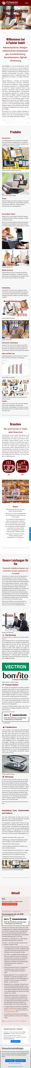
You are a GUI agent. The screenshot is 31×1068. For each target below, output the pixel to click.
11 (24, 501)
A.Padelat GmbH (16, 906)
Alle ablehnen (10, 1060)
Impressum (20, 1066)
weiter (29, 17)
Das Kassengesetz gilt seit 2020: (13, 909)
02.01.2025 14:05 (6, 906)
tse (6, 1015)
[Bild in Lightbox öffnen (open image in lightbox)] (15, 158)
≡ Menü (26, 3)
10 (23, 501)
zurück (1, 17)
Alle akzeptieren (15, 1036)
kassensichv (10, 1015)
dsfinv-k (16, 1015)
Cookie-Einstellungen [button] (15, 1063)
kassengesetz (23, 1015)
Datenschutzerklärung (9, 1033)
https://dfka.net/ (11, 1004)
